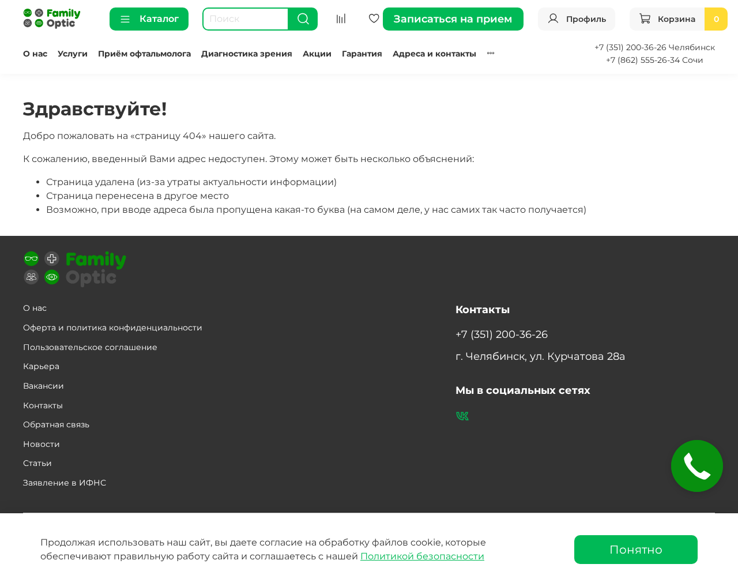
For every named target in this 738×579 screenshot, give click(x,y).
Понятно (635, 550)
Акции (317, 53)
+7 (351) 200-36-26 (501, 334)
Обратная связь (56, 424)
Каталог (159, 18)
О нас (35, 53)
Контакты (43, 405)
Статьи (37, 463)
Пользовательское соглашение (90, 347)
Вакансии (43, 386)
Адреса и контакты (434, 53)
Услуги (73, 53)
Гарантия (362, 53)
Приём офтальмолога (144, 53)
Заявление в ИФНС (64, 483)
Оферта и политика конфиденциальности (112, 327)
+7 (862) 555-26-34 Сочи (654, 60)
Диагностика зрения (246, 53)
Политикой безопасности (422, 556)
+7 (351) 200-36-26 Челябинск (654, 47)
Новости (41, 444)
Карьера (41, 366)
